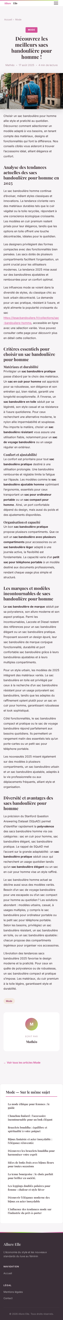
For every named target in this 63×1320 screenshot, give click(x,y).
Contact (8, 1298)
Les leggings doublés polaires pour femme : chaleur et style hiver (29, 1187)
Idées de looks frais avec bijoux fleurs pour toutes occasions (31, 1164)
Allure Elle (12, 1244)
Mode (18, 19)
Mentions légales (13, 1291)
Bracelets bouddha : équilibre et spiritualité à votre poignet (27, 1129)
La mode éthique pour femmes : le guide (29, 1106)
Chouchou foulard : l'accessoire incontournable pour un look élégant (30, 1117)
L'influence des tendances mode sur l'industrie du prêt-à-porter (29, 1211)
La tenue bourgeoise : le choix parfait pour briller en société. (30, 1176)
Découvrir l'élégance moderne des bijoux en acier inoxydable (29, 1199)
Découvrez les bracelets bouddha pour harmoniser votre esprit (31, 1152)
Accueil (8, 19)
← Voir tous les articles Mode (22, 1062)
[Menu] (55, 3)
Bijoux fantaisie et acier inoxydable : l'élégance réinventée (30, 1141)
